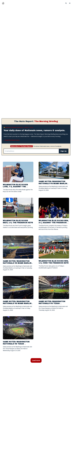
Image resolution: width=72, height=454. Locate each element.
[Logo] (3, 3)
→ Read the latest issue (12, 140)
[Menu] (69, 3)
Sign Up (63, 151)
